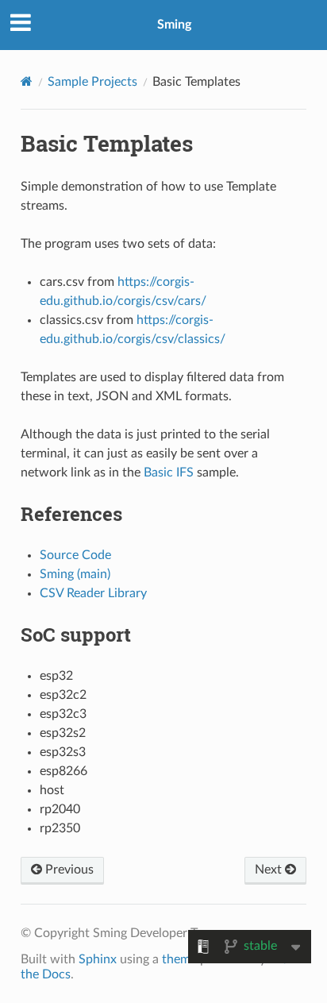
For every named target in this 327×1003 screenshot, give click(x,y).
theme (179, 959)
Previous (68, 869)
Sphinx (98, 959)
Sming (174, 24)
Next (270, 869)
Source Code (75, 555)
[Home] (27, 81)
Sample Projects (92, 81)
